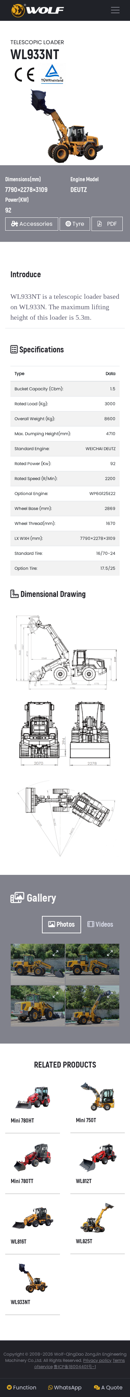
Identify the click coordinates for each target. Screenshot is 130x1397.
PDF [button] (109, 224)
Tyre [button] (77, 224)
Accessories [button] (35, 224)
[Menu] (65, 10)
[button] (21, 1388)
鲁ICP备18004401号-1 (75, 1367)
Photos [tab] (65, 924)
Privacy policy (97, 1360)
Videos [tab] (103, 924)
